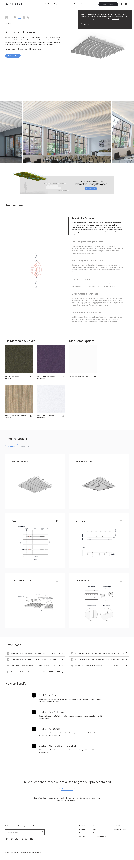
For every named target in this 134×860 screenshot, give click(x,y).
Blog (94, 829)
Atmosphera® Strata (19, 17)
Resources (83, 833)
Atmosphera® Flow (6, 17)
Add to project (36, 49)
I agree (86, 24)
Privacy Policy (36, 852)
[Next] (129, 132)
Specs (23, 446)
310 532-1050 (119, 826)
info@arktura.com (120, 829)
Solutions (48, 4)
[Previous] (5, 132)
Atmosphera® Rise (15, 17)
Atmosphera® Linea (11, 17)
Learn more (115, 19)
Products (39, 4)
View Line (8, 23)
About (76, 4)
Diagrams (11, 446)
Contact (83, 4)
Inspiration (57, 4)
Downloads (11, 49)
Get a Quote (12, 56)
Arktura (15, 4)
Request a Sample (108, 4)
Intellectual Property (100, 836)
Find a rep (23, 49)
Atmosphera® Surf (24, 17)
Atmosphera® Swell (28, 17)
